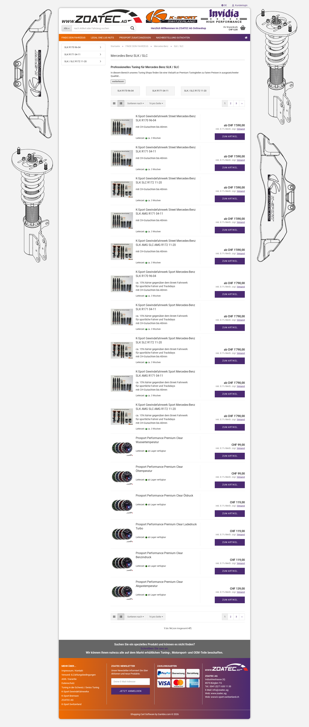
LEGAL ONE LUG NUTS (102, 37)
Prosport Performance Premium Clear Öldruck (164, 495)
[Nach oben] (299, 722)
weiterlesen (118, 81)
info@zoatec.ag (220, 690)
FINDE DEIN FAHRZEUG (73, 37)
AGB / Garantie (69, 679)
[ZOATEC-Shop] (154, 16)
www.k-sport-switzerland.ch (225, 697)
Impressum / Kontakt (72, 670)
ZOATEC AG (67, 700)
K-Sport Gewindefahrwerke (75, 691)
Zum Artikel (229, 136)
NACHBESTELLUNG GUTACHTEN (173, 37)
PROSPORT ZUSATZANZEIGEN (135, 37)
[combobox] (135, 103)
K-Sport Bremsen (70, 695)
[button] (224, 5)
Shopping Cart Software (142, 714)
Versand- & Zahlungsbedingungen (79, 674)
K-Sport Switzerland (71, 704)
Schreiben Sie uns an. (155, 648)
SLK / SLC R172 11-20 (75, 61)
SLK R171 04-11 (72, 54)
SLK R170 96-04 (72, 47)
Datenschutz (68, 683)
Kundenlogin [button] (240, 5)
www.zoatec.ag (218, 693)
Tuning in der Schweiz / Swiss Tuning (80, 687)
